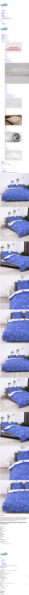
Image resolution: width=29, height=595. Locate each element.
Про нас (3, 161)
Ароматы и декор (4, 16)
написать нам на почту (3, 566)
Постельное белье (4, 12)
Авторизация (3, 10)
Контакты (3, 162)
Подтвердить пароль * (3, 576)
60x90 (5, 111)
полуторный (6, 38)
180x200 (6, 128)
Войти (1, 585)
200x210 (6, 90)
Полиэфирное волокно (8, 59)
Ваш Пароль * (2, 574)
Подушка (3, 13)
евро (5, 37)
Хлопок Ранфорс (7, 149)
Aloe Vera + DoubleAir (7, 94)
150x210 (6, 86)
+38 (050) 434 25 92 (6, 565)
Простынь (3, 15)
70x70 (5, 55)
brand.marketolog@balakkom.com (8, 18)
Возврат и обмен (4, 563)
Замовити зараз (2, 594)
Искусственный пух (7, 60)
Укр (2, 21)
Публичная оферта (4, 564)
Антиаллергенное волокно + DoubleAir (10, 95)
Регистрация (3, 23)
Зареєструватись (3, 577)
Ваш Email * (1, 573)
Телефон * (1, 572)
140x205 (6, 85)
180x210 (6, 89)
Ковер (2, 14)
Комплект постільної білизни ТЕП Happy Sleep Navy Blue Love (10, 172)
